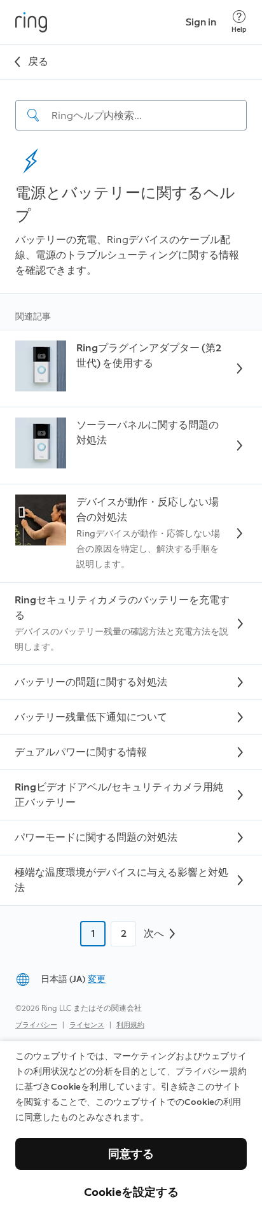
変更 (97, 979)
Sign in (201, 22)
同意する (131, 1154)
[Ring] (31, 22)
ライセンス (86, 1025)
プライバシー (36, 1025)
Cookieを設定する (131, 1192)
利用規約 (130, 1025)
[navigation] (131, 105)
